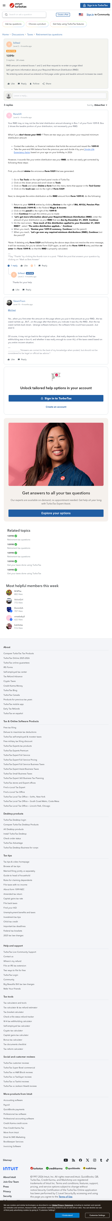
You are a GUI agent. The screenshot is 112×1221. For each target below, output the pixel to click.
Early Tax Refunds (12, 709)
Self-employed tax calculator (17, 1026)
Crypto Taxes (10, 681)
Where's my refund (12, 961)
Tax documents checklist (15, 1044)
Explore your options (56, 513)
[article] (56, 190)
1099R (10, 536)
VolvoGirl (18, 599)
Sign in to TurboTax (58, 398)
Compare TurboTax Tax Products (19, 653)
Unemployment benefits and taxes (19, 912)
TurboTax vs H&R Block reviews (18, 1072)
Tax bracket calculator (14, 1012)
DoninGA (18, 608)
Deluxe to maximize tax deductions (20, 732)
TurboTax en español (13, 713)
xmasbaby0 (19, 616)
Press (6, 1186)
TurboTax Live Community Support (20, 952)
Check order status (12, 838)
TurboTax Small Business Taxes (18, 773)
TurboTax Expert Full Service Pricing (20, 760)
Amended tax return (13, 894)
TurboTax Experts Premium (16, 750)
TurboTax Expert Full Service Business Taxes (24, 764)
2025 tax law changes (13, 935)
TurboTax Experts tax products (18, 746)
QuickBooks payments (14, 1109)
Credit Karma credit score (15, 1123)
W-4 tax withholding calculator (18, 1021)
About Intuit (9, 1177)
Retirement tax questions (49, 34)
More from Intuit (11, 1132)
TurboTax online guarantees (16, 663)
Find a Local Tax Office (14, 792)
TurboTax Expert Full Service (17, 755)
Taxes (30, 34)
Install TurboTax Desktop (15, 834)
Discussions (18, 34)
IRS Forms (8, 667)
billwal (16, 42)
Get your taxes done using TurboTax (24, 565)
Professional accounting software (19, 1118)
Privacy (7, 1191)
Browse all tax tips (12, 866)
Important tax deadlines (15, 926)
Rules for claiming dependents (18, 880)
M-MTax (17, 591)
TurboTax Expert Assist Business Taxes (21, 769)
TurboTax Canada (12, 695)
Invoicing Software (12, 1146)
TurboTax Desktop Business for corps (21, 847)
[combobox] (24, 15)
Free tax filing (10, 727)
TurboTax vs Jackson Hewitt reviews (20, 1086)
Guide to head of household (17, 875)
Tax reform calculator (13, 1049)
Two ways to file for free (15, 970)
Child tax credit (11, 921)
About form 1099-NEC (14, 889)
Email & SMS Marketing (14, 1137)
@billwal (12, 310)
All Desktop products (13, 829)
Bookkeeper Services (13, 1141)
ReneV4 (17, 114)
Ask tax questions (13, 24)
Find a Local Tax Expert (14, 787)
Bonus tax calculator (13, 1040)
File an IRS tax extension (15, 965)
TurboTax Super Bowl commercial (19, 1067)
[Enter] (5, 15)
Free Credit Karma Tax (14, 1128)
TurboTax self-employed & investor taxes (22, 737)
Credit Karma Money (13, 686)
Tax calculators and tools (15, 1003)
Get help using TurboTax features (68, 24)
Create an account (56, 406)
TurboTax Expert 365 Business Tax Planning (24, 778)
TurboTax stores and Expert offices (20, 783)
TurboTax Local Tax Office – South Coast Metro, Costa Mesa (31, 801)
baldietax (18, 625)
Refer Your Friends (12, 989)
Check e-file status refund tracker (19, 1017)
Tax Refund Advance (13, 676)
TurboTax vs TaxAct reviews (16, 1081)
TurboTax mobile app (14, 704)
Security (7, 1196)
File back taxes (10, 903)
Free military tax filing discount (18, 741)
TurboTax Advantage (13, 843)
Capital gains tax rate (13, 898)
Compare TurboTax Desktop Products (21, 824)
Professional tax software (15, 1114)
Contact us (8, 956)
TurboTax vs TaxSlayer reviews (18, 1077)
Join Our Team (11, 1181)
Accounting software (13, 1100)
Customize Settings (97, 1215)
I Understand (67, 1215)
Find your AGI (10, 908)
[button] (63, 14)
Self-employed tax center (15, 672)
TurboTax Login (11, 975)
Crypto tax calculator (13, 1030)
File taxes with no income (15, 885)
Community (9, 979)
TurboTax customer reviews (16, 1063)
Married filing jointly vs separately (19, 871)
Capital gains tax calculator (16, 1035)
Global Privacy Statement (62, 1205)
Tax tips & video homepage (16, 862)
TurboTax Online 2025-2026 (17, 658)
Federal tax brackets (13, 931)
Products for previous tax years (18, 699)
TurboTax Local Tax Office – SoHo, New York (24, 797)
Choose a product (37, 24)
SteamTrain (19, 301)
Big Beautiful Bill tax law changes (19, 984)
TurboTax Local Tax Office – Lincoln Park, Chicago (27, 806)
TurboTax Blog (10, 690)
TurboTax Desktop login (15, 820)
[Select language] (81, 14)
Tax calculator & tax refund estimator (20, 1007)
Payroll (7, 1105)
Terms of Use (65, 1196)
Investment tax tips (12, 917)
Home (5, 34)
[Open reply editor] (56, 95)
